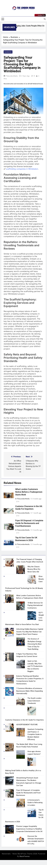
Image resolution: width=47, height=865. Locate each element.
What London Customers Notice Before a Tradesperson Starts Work (28, 492)
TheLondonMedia (12, 76)
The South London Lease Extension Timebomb (34, 700)
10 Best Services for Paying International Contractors (35, 605)
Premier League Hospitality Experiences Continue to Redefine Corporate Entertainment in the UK (29, 828)
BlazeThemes (25, 856)
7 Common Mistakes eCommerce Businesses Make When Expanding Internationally (29, 691)
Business (8, 52)
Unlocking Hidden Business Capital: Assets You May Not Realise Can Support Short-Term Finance (29, 631)
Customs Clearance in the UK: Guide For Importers (24, 720)
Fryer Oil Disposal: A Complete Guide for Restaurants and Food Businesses (29, 523)
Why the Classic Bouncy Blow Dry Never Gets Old (33, 569)
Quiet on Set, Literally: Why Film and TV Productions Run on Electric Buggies (35, 666)
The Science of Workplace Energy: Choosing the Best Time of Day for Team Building (34, 644)
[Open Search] (45, 19)
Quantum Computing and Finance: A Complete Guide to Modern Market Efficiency (35, 734)
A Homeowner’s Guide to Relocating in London (34, 802)
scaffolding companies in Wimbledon (22, 169)
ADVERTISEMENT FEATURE (27, 725)
